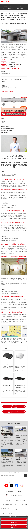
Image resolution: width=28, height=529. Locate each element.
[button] (14, 406)
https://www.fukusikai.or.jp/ (7, 91)
